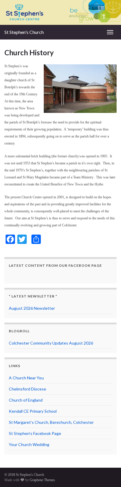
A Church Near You (26, 377)
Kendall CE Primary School (33, 411)
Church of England (26, 399)
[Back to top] (107, 474)
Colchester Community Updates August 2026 (51, 342)
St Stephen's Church (24, 32)
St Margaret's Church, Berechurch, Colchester (51, 422)
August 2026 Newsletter (32, 308)
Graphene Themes (42, 480)
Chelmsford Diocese (27, 388)
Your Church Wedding (29, 444)
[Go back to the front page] (60, 12)
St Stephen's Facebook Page (35, 433)
